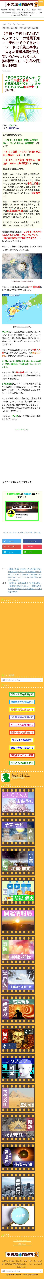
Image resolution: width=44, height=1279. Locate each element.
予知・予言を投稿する (22, 694)
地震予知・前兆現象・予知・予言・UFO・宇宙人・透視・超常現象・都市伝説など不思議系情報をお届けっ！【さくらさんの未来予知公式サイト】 (22, 1264)
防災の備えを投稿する (22, 732)
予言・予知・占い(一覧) (11, 532)
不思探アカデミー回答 (22, 755)
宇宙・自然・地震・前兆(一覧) (30, 532)
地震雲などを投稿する (22, 702)
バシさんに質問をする (22, 763)
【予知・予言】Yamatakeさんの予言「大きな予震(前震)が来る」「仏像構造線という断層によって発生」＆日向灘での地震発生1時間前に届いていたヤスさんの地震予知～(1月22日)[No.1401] (25, 574)
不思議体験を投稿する (22, 717)
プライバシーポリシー (22, 1240)
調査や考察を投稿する (22, 747)
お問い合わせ (22, 1244)
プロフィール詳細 (18, 779)
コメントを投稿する (22, 740)
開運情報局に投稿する (22, 709)
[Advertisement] (22, 453)
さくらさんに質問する (22, 725)
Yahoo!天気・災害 (22, 327)
